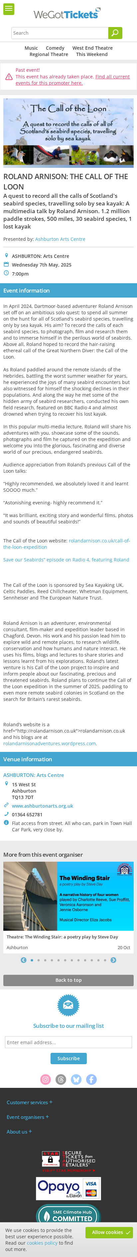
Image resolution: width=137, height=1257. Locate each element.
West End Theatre (92, 48)
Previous (23, 960)
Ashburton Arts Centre (60, 239)
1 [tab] (32, 960)
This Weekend (92, 54)
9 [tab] (85, 960)
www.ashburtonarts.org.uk (42, 806)
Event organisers (25, 1117)
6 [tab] (65, 960)
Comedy (55, 48)
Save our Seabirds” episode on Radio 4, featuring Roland (66, 559)
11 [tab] (98, 960)
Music (31, 48)
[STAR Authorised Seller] (68, 1172)
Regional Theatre (49, 54)
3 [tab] (45, 960)
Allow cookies (107, 1232)
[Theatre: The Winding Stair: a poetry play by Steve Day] (68, 895)
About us (17, 1131)
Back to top (69, 980)
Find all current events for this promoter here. (73, 79)
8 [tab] (78, 960)
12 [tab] (105, 960)
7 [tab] (71, 960)
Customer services (27, 1102)
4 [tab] (52, 960)
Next (113, 960)
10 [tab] (91, 960)
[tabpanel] (68, 907)
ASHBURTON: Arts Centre (33, 775)
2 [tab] (38, 960)
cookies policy (42, 1243)
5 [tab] (58, 960)
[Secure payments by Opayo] (68, 1199)
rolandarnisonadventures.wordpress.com (49, 743)
